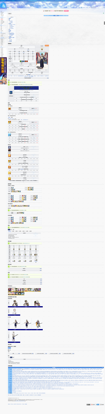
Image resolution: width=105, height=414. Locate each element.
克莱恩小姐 (80, 378)
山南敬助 (78, 369)
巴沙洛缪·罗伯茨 (20, 376)
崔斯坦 (41, 371)
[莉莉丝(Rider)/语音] (22, 293)
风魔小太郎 (57, 380)
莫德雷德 (57, 368)
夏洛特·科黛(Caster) (83, 378)
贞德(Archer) (94, 371)
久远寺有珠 (16, 379)
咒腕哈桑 (17, 380)
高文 (71, 368)
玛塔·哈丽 (28, 380)
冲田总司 (50, 368)
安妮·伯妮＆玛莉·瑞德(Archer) (54, 371)
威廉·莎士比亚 (25, 377)
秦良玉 (64, 15)
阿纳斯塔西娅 (49, 378)
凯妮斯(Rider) (41, 376)
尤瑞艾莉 (22, 371)
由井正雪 (13, 379)
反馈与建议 (2, 15)
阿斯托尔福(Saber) (37, 369)
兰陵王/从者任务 (26, 227)
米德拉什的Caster (45, 378)
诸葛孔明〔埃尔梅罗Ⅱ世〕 (41, 377)
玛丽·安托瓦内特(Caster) (99, 377)
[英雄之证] (13, 189)
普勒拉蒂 (23, 379)
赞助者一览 (2, 14)
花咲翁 (20, 379)
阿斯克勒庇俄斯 (70, 378)
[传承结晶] (34, 199)
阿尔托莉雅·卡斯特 (76, 378)
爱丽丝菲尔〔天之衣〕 (84, 377)
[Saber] (42, 49)
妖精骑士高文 (60, 369)
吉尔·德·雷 (45, 368)
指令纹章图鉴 (2, 22)
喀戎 (90, 371)
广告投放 (23, 402)
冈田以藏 (97, 380)
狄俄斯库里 (41, 369)
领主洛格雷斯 (13, 370)
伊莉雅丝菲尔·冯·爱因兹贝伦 (15, 378)
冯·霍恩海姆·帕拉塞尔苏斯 (65, 377)
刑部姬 (91, 380)
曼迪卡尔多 (27, 376)
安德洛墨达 (76, 376)
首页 (1, 11)
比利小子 (39, 371)
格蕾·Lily (21, 370)
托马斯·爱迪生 (77, 377)
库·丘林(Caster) (46, 377)
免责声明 (15, 402)
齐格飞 (36, 368)
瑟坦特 (80, 369)
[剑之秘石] (22, 197)
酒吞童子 (54, 380)
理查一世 (93, 369)
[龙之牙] (31, 187)
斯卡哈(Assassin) (63, 380)
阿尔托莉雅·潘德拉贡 (14, 368)
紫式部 (67, 378)
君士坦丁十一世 (59, 376)
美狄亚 (13, 377)
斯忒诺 (19, 380)
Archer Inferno (80, 371)
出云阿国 (87, 378)
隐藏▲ (102, 367)
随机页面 (2, 30)
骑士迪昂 (48, 368)
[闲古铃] (20, 212)
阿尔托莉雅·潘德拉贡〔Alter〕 (20, 368)
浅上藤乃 (88, 371)
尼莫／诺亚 (84, 376)
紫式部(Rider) (34, 376)
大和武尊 (88, 369)
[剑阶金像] (28, 187)
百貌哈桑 (52, 380)
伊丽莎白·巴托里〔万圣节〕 (52, 377)
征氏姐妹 (69, 369)
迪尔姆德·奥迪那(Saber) (19, 369)
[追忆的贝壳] (19, 212)
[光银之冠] (35, 219)
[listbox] (11, 229)
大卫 (27, 371)
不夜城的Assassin (77, 380)
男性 (32, 52)
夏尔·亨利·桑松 (23, 380)
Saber (19, 52)
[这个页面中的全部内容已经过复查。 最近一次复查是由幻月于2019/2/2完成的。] (103, 13)
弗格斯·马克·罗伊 (53, 368)
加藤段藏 (90, 380)
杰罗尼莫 (81, 377)
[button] (9, 229)
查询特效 (29, 74)
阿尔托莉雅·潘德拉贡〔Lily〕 (27, 368)
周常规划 (2, 23)
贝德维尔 (74, 368)
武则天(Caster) (97, 378)
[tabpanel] (56, 124)
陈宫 (73, 378)
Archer (11, 371)
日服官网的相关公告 (26, 243)
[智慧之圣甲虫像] (35, 197)
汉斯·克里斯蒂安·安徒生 (21, 377)
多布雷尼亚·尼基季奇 (54, 376)
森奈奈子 (28, 50)
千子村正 (57, 369)
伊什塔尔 (64, 371)
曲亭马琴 (62, 376)
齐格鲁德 (102, 368)
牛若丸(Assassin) (100, 380)
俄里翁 (26, 371)
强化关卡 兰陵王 (12, 118)
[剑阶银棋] (11, 187)
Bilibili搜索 (22, 82)
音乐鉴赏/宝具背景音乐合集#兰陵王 (26, 84)
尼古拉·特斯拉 (32, 371)
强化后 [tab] (9, 117)
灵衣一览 (24, 210)
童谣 (61, 377)
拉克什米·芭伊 (27, 369)
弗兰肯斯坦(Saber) (95, 368)
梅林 (24, 378)
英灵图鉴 (56, 15)
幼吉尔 (37, 371)
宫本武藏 (82, 368)
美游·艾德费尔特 (65, 378)
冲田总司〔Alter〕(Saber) (65, 369)
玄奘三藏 (88, 377)
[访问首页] (3, 5)
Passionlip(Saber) (98, 369)
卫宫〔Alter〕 (70, 371)
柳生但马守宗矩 (99, 368)
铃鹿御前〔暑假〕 (67, 376)
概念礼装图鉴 (2, 21)
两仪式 (65, 368)
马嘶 (99, 371)
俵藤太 (43, 371)
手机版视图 (25, 402)
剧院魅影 (26, 380)
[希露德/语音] (13, 293)
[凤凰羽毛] (30, 187)
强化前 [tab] (12, 117)
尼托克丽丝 (91, 377)
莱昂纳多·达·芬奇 (94, 377)
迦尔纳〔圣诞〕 (54, 369)
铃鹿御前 (91, 368)
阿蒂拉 (43, 368)
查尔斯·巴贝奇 (69, 377)
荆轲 (20, 380)
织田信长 (29, 371)
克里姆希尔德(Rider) (80, 376)
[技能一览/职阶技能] (9, 147)
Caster (11, 378)
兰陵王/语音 (25, 274)
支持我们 (2, 13)
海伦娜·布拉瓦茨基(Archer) (75, 371)
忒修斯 (86, 369)
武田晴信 (71, 376)
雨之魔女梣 (101, 378)
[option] (9, 229)
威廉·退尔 (97, 371)
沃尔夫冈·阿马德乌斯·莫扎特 (35, 377)
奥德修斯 (31, 376)
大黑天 (93, 378)
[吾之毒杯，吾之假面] (35, 254)
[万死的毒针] (34, 197)
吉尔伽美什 (15, 371)
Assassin (10, 380)
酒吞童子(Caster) (61, 378)
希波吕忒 (87, 376)
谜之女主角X (40, 380)
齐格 (54, 378)
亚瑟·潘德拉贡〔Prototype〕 (87, 368)
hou (14, 50)
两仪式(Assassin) (44, 380)
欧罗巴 (29, 376)
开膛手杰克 (33, 380)
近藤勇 (101, 369)
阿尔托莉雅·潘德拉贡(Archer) (47, 371)
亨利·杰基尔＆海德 (37, 380)
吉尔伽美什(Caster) (21, 378)
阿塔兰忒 (19, 371)
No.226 (45, 15)
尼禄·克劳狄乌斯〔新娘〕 (61, 368)
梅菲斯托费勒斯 (29, 377)
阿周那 (35, 371)
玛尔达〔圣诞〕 (90, 378)
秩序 (23, 52)
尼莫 (36, 376)
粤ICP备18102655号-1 (19, 402)
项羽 (48, 15)
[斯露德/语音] (9, 293)
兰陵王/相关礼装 (23, 266)
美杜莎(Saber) (83, 369)
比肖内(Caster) (25, 379)
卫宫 (12, 371)
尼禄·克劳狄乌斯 (33, 368)
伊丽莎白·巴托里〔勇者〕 (78, 368)
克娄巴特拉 (66, 380)
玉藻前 (56, 377)
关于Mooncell (12, 402)
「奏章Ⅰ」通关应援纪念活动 (24, 119)
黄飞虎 (64, 376)
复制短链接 (2, 12)
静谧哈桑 (60, 380)
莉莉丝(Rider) (89, 376)
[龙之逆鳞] (31, 189)
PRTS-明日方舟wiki (3, 33)
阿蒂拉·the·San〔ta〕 (84, 371)
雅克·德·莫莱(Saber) (18, 370)
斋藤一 (47, 369)
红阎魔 (24, 369)
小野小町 (19, 379)
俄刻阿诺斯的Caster (40, 378)
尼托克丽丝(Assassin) (81, 380)
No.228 (67, 15)
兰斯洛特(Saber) (69, 368)
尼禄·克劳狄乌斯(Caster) (35, 378)
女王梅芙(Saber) (14, 369)
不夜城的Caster (30, 378)
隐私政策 (9, 402)
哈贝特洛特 (38, 376)
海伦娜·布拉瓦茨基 (74, 377)
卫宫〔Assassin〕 (49, 380)
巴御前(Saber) (44, 369)
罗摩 (66, 368)
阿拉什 (24, 371)
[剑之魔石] (11, 199)
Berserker (10, 382)
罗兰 (72, 369)
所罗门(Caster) (26, 378)
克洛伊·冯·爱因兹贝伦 (60, 371)
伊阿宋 (30, 369)
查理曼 (71, 369)
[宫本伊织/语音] (19, 293)
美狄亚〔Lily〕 (58, 377)
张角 (94, 378)
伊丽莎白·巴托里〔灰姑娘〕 (47, 376)
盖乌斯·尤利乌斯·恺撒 (39, 368)
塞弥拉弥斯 (94, 380)
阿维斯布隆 (52, 378)
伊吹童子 (51, 369)
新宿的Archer (67, 371)
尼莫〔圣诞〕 (73, 376)
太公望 (51, 376)
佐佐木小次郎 (13, 380)
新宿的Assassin (72, 380)
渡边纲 (49, 369)
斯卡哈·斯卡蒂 (56, 378)
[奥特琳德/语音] (16, 293)
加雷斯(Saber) (75, 369)
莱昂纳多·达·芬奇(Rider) (15, 376)
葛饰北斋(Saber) (33, 369)
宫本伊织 (90, 369)
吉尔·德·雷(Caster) (16, 377)
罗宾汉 (17, 371)
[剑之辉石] (11, 197)
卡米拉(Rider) (23, 376)
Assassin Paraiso (86, 380)
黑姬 (94, 369)
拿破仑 (92, 371)
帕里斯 (101, 371)
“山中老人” (69, 380)
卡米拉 (30, 380)
